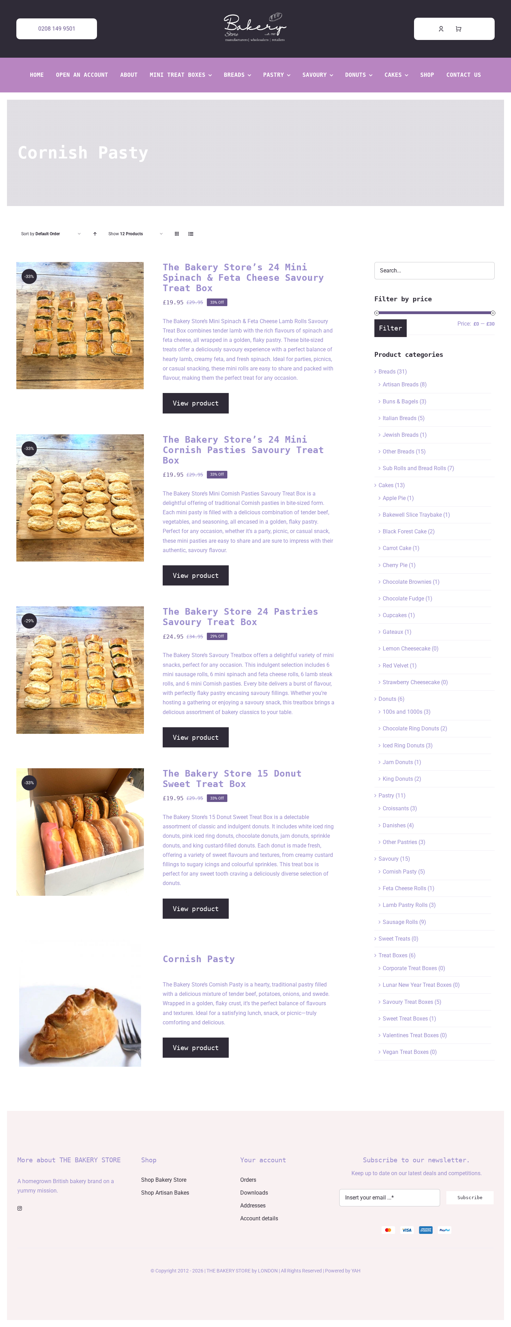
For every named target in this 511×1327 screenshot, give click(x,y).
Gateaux (393, 632)
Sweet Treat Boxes (405, 1018)
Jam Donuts (398, 762)
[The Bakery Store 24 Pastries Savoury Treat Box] (80, 670)
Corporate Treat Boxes (410, 968)
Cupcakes (395, 615)
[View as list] (190, 234)
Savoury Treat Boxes (408, 1002)
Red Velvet (395, 665)
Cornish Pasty (400, 871)
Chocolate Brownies (407, 582)
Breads (387, 371)
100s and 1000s (402, 711)
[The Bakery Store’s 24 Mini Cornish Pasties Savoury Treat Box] (80, 498)
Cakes (386, 485)
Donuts (387, 699)
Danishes (394, 825)
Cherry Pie (395, 565)
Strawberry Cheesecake (411, 682)
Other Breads (398, 451)
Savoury (389, 858)
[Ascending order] (95, 234)
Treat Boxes (393, 955)
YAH (355, 1270)
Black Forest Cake (405, 531)
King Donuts (398, 779)
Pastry (386, 795)
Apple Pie (394, 498)
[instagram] (19, 1208)
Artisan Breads (401, 384)
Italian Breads (399, 418)
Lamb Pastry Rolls (405, 905)
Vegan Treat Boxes (406, 1052)
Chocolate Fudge (403, 598)
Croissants (396, 808)
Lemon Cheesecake (406, 648)
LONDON (268, 1270)
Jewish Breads (401, 435)
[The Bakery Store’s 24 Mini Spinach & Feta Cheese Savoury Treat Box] (80, 326)
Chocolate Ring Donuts (411, 728)
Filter (390, 328)
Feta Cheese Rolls (404, 888)
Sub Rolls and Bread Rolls (414, 468)
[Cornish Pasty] (80, 1003)
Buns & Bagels (400, 401)
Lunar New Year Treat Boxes (417, 985)
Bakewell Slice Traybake (412, 514)
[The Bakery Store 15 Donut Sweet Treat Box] (80, 832)
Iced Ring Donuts (403, 745)
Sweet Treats (394, 938)
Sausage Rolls (400, 922)
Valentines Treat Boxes (411, 1035)
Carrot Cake (397, 548)
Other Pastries (400, 842)
